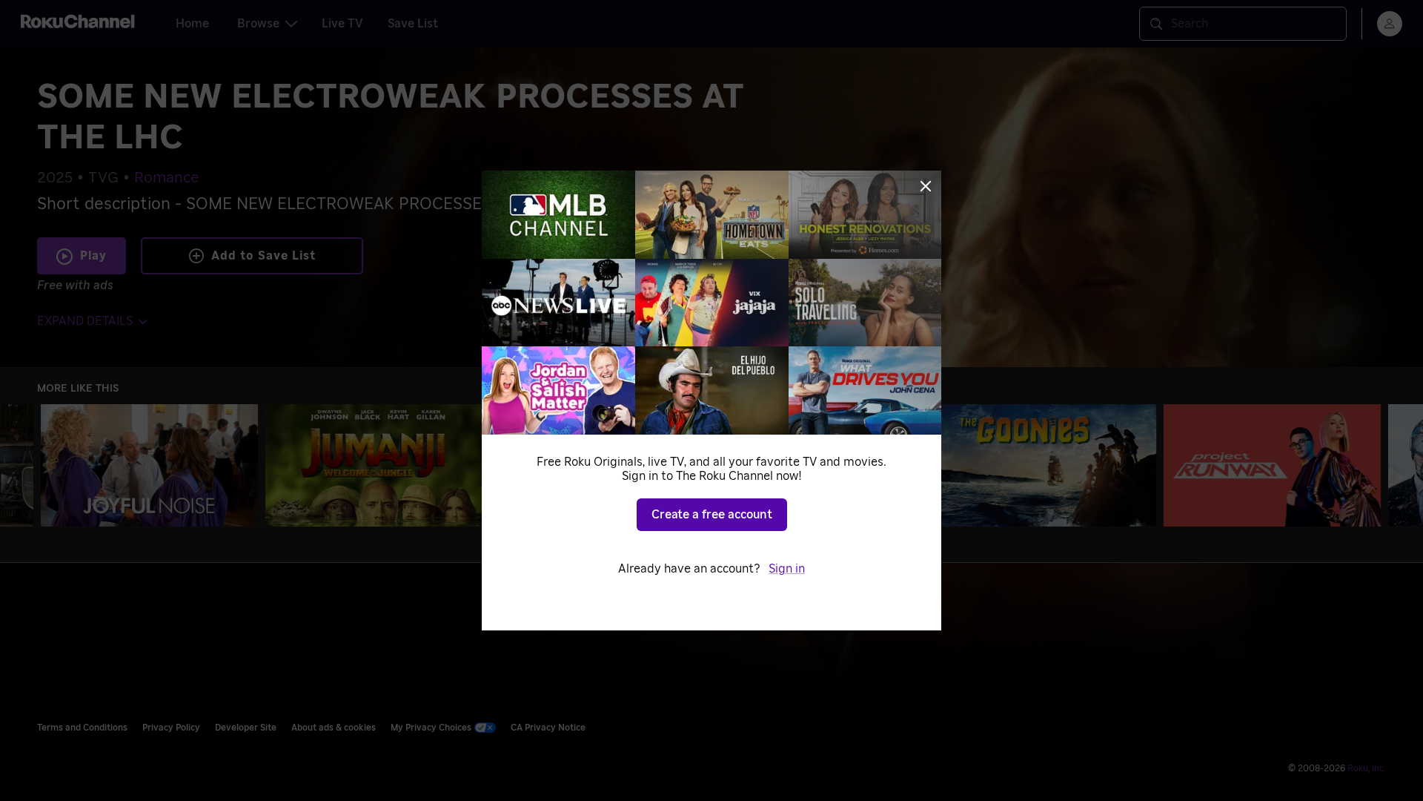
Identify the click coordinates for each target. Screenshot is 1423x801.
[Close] (926, 186)
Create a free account (711, 515)
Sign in (787, 569)
